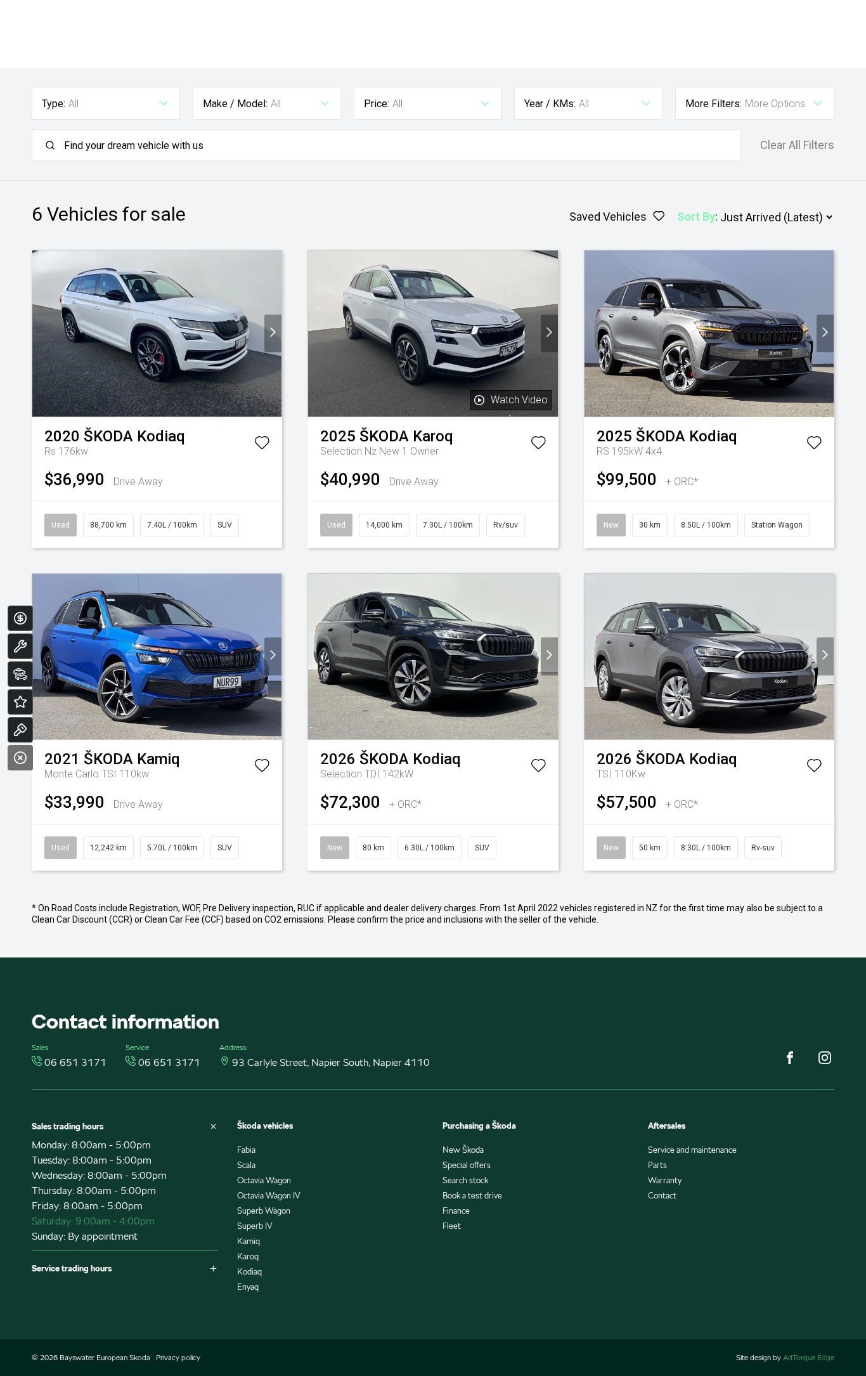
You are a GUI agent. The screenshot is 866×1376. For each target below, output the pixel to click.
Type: (53, 104)
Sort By (696, 216)
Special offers (467, 1165)
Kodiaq (249, 1271)
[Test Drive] (20, 730)
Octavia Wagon (264, 1180)
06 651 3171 (75, 1062)
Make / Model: (235, 104)
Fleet (452, 1226)
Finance (456, 1211)
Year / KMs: (550, 104)
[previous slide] (40, 333)
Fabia (246, 1150)
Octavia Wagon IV (269, 1195)
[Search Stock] (20, 674)
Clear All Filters (797, 145)
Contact (662, 1195)
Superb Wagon (263, 1211)
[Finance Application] (20, 618)
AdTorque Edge (808, 1357)
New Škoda (463, 1150)
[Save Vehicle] (261, 445)
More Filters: (713, 104)
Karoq (248, 1256)
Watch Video (519, 400)
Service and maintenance (692, 1150)
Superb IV (255, 1226)
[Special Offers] (20, 702)
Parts (657, 1165)
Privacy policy (178, 1357)
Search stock (465, 1180)
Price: (376, 104)
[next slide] (272, 333)
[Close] (20, 757)
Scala (246, 1165)
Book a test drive (472, 1195)
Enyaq (248, 1287)
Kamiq (248, 1241)
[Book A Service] (20, 646)
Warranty (665, 1180)
